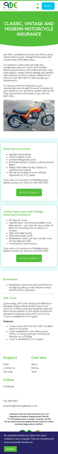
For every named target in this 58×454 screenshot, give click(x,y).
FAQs (6, 364)
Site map (8, 371)
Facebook (8, 386)
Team (34, 371)
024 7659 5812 (10, 401)
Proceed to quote (28, 192)
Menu (49, 6)
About (34, 364)
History (35, 368)
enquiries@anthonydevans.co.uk (20, 405)
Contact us (9, 368)
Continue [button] (10, 449)
